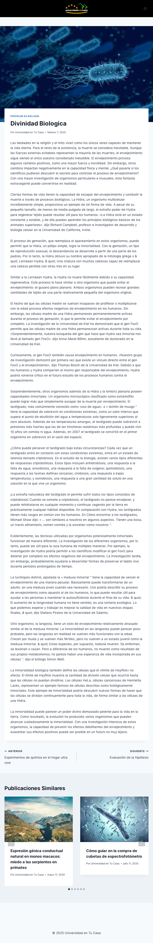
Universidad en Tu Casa (29, 132)
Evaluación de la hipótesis (129, 755)
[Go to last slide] (11, 841)
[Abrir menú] (145, 8)
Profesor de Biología (24, 116)
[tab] (69, 889)
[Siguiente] (141, 841)
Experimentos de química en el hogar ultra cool (36, 757)
